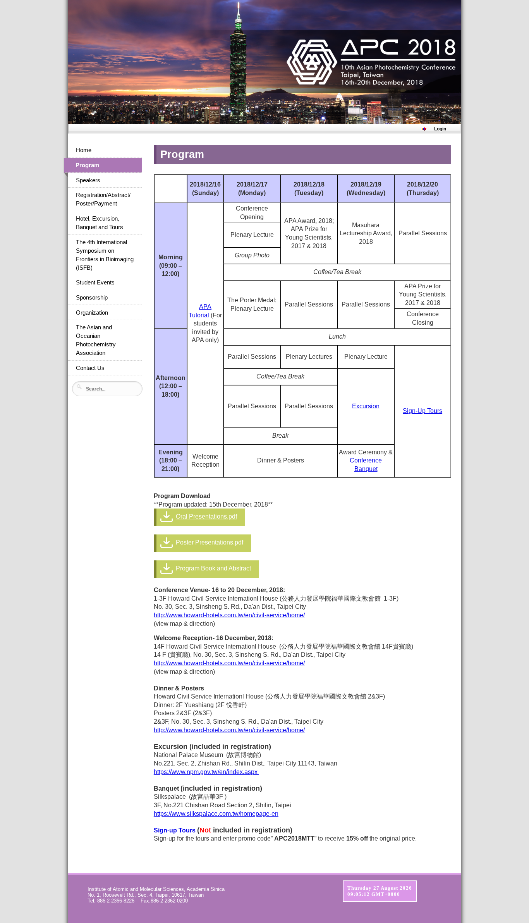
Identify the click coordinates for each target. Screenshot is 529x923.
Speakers (88, 180)
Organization (92, 313)
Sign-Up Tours (422, 411)
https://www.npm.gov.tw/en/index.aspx (206, 772)
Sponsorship (92, 298)
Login (440, 129)
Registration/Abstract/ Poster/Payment (103, 199)
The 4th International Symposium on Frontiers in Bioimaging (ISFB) (105, 255)
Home (83, 150)
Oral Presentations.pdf (206, 516)
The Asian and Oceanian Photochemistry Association (96, 340)
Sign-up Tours (175, 830)
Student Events (95, 282)
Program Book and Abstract (213, 568)
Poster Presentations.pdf (209, 542)
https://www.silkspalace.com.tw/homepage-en (216, 813)
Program (87, 165)
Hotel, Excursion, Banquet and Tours (99, 223)
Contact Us (90, 368)
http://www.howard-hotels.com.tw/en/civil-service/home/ (229, 615)
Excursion (366, 406)
